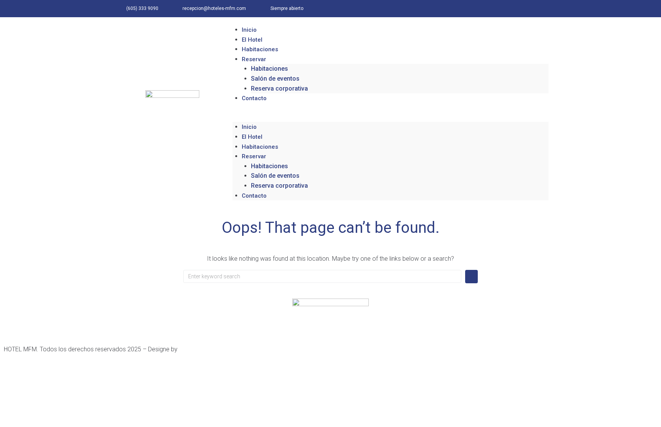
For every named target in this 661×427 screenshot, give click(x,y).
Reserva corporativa (279, 88)
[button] (391, 117)
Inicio (249, 29)
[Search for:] (322, 276)
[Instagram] (540, 8)
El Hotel (252, 39)
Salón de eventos (275, 78)
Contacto (254, 98)
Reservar (254, 59)
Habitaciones (260, 49)
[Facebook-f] (522, 8)
